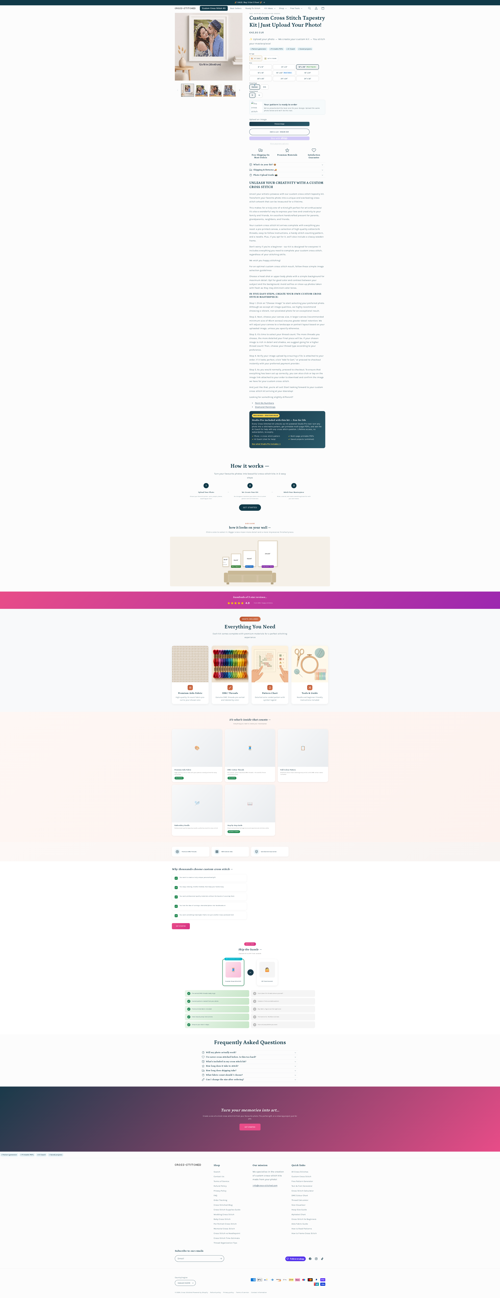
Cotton (255, 87)
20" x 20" (260, 79)
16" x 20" (284, 73)
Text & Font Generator (302, 1186)
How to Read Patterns (302, 1229)
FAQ (215, 1195)
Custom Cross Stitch (301, 1176)
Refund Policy (220, 1186)
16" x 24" (307, 73)
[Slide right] (239, 90)
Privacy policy (228, 1292)
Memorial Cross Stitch (224, 1229)
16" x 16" (261, 73)
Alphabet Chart (299, 1214)
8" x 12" (261, 67)
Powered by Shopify (200, 1292)
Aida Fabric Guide (300, 1224)
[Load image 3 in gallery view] (215, 90)
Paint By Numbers (264, 403)
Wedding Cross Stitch (224, 1214)
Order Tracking (220, 1200)
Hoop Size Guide (299, 1210)
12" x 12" (284, 67)
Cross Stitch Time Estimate (227, 1238)
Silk (264, 87)
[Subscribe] (221, 1258)
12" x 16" (307, 67)
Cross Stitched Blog (223, 1205)
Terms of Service (221, 1181)
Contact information (259, 1292)
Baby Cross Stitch (222, 1219)
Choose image (279, 124)
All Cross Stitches (300, 1172)
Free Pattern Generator (302, 1181)
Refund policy (215, 1292)
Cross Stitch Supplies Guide (227, 1210)
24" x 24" (284, 79)
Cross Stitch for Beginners (304, 1219)
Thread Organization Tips (225, 1243)
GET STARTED (250, 507)
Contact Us (219, 1176)
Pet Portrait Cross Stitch (225, 1224)
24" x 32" (307, 79)
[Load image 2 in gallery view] (201, 90)
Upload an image (258, 119)
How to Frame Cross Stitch (304, 1233)
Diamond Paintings (265, 407)
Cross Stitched (186, 1292)
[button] (270, 8)
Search (217, 1172)
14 (259, 95)
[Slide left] (178, 90)
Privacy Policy (220, 1191)
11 (252, 95)
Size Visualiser (298, 1205)
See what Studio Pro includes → (266, 444)
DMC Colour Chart (300, 1195)
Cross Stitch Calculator (303, 1191)
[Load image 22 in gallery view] (187, 90)
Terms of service (242, 1292)
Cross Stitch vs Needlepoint (227, 1233)
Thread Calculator (300, 1200)
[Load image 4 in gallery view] (229, 90)
